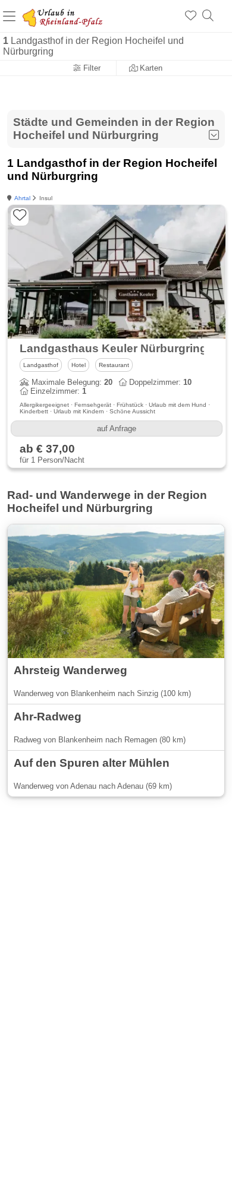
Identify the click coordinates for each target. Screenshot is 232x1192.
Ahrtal (22, 198)
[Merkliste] (190, 16)
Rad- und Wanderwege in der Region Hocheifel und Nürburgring (107, 501)
